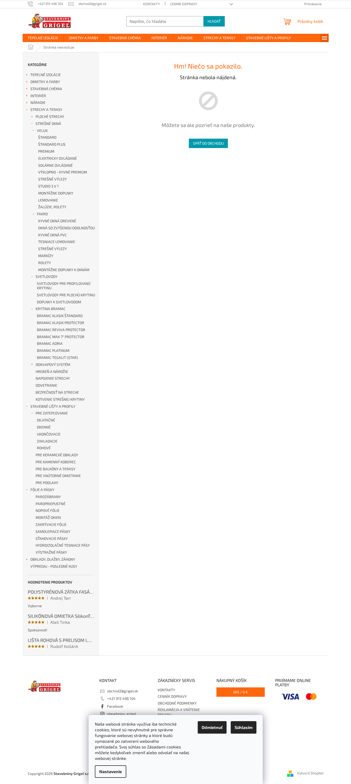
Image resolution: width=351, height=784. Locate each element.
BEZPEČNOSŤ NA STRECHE (57, 392)
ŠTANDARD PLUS (51, 144)
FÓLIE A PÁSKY (42, 489)
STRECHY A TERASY (46, 109)
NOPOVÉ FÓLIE (47, 510)
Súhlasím (244, 727)
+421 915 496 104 (121, 698)
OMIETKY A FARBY (45, 81)
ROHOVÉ (44, 448)
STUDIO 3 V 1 (48, 186)
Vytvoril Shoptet (310, 773)
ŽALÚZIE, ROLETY (52, 207)
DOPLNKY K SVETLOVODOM (59, 302)
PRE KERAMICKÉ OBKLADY (57, 455)
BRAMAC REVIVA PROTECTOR (61, 329)
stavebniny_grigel (121, 714)
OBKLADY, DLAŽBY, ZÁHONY (52, 559)
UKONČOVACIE (49, 434)
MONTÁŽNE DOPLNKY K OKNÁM (63, 269)
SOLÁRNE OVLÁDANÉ (55, 165)
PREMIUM (46, 151)
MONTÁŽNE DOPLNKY (55, 193)
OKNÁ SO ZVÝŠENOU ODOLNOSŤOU (66, 228)
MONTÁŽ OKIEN (48, 517)
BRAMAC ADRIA (50, 343)
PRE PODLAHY (47, 482)
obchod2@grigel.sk (122, 691)
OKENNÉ (44, 427)
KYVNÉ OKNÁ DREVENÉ (57, 221)
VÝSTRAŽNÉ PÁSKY (51, 552)
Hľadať (214, 21)
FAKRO (42, 214)
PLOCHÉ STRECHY (50, 116)
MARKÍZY (45, 255)
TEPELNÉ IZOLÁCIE (45, 74)
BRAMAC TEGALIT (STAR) (57, 357)
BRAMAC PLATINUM (53, 350)
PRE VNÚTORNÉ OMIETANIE (58, 475)
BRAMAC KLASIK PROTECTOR (60, 322)
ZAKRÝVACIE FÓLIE (51, 524)
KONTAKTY (151, 4)
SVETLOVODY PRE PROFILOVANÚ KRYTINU (63, 285)
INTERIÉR (38, 95)
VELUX (42, 130)
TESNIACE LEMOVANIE (56, 241)
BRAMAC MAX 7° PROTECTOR (60, 336)
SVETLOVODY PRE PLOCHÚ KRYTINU (66, 295)
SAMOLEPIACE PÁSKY (53, 531)
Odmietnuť (212, 727)
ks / (240, 692)
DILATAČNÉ (46, 420)
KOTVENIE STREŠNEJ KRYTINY (60, 399)
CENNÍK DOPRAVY (183, 4)
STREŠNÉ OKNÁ (48, 123)
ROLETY (44, 262)
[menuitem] (43, 38)
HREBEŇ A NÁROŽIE (52, 371)
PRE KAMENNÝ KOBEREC (56, 462)
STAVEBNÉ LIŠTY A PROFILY (52, 406)
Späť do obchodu (208, 143)
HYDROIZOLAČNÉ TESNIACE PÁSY (63, 545)
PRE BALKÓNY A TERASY (55, 469)
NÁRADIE (37, 102)
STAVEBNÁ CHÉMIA (46, 88)
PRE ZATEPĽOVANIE (52, 413)
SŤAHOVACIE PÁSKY (52, 538)
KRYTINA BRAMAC (50, 308)
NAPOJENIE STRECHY (53, 378)
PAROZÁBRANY (48, 496)
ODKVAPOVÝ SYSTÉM (53, 364)
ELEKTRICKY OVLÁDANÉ (57, 158)
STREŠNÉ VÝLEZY (52, 179)
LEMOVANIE (48, 200)
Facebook (115, 706)
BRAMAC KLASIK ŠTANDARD (60, 315)
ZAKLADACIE (47, 441)
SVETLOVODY (46, 276)
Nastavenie (110, 771)
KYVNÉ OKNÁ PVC (52, 235)
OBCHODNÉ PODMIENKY (177, 703)
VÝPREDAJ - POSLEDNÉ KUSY (53, 566)
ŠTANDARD (47, 137)
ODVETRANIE (46, 385)
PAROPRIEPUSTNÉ (50, 503)
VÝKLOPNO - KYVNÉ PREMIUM (62, 172)
